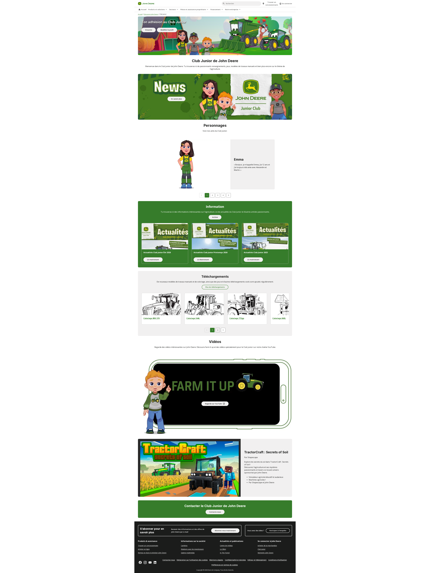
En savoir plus (176, 99)
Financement (215, 9)
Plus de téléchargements (215, 287)
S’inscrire (148, 30)
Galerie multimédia (188, 553)
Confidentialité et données (235, 560)
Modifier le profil (167, 30)
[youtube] (150, 562)
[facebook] (140, 562)
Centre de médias (226, 546)
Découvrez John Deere (151, 14)
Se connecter (287, 3)
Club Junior (261, 549)
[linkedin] (155, 562)
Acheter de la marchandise (267, 546)
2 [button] (212, 195)
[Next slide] (228, 195)
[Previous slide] (201, 195)
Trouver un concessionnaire (148, 546)
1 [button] (206, 195)
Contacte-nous (215, 512)
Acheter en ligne (144, 549)
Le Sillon (223, 549)
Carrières (184, 546)
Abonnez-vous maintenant (225, 530)
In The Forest (225, 553)
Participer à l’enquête (277, 530)
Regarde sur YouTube (213, 404)
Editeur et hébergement (257, 560)
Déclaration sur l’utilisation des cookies (192, 560)
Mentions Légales (216, 560)
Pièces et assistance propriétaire (193, 9)
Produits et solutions (156, 9)
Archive (215, 217)
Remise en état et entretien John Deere (152, 553)
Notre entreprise (231, 9)
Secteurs (172, 9)
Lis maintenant (153, 260)
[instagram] (145, 562)
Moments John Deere (265, 553)
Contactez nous (168, 560)
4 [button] (223, 195)
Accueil (143, 9)
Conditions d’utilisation (277, 560)
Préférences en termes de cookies (225, 565)
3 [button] (217, 195)
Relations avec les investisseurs (192, 549)
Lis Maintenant (203, 260)
